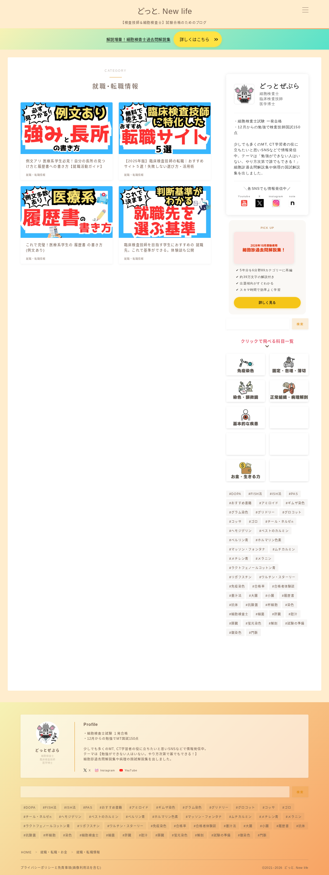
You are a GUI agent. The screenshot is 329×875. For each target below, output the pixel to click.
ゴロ (254, 522)
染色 (290, 605)
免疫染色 (238, 586)
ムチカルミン (285, 549)
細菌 (261, 614)
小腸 (271, 596)
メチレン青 (239, 559)
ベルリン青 (239, 540)
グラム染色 (239, 512)
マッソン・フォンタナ (248, 549)
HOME (26, 852)
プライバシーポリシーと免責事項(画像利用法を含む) (61, 868)
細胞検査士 (239, 614)
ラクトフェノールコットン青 (253, 568)
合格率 (259, 586)
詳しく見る (267, 302)
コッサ (236, 522)
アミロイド (269, 503)
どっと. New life (164, 11)
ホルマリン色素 (270, 540)
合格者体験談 (284, 586)
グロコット (293, 512)
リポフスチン (241, 577)
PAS (294, 494)
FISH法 (256, 494)
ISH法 (276, 494)
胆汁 (294, 614)
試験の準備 (295, 623)
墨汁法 (236, 596)
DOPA (236, 494)
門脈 (254, 633)
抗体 (234, 605)
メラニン (265, 559)
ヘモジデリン (241, 531)
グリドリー (266, 512)
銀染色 (236, 633)
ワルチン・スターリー (278, 577)
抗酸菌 (253, 605)
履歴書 (289, 596)
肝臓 (277, 614)
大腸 (254, 596)
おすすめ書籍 (241, 503)
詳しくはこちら (194, 40)
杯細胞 (273, 605)
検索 (300, 324)
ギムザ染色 (296, 503)
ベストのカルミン (275, 531)
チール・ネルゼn (281, 522)
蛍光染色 (254, 623)
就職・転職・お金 (54, 852)
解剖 (274, 623)
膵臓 (234, 623)
